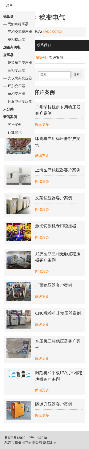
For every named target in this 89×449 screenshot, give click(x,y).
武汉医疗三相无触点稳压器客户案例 (57, 257)
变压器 (8, 55)
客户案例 (15, 124)
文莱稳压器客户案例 (53, 198)
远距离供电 (12, 47)
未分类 (8, 109)
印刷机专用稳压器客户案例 (57, 141)
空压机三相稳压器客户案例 (57, 344)
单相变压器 (16, 93)
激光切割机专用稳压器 (55, 226)
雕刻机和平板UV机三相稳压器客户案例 (58, 376)
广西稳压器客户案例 (53, 285)
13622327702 (52, 32)
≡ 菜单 (8, 5)
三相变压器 (16, 70)
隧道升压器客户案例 (53, 404)
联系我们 (44, 45)
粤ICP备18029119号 (19, 438)
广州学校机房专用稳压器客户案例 (57, 110)
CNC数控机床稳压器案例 (58, 313)
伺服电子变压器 (20, 101)
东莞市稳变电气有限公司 (23, 442)
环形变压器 (16, 86)
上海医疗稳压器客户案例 (57, 170)
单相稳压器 (16, 39)
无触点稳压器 (18, 24)
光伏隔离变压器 (20, 78)
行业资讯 (15, 132)
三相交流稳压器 (20, 32)
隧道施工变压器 (20, 63)
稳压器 (8, 16)
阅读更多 (42, 124)
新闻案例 (10, 117)
